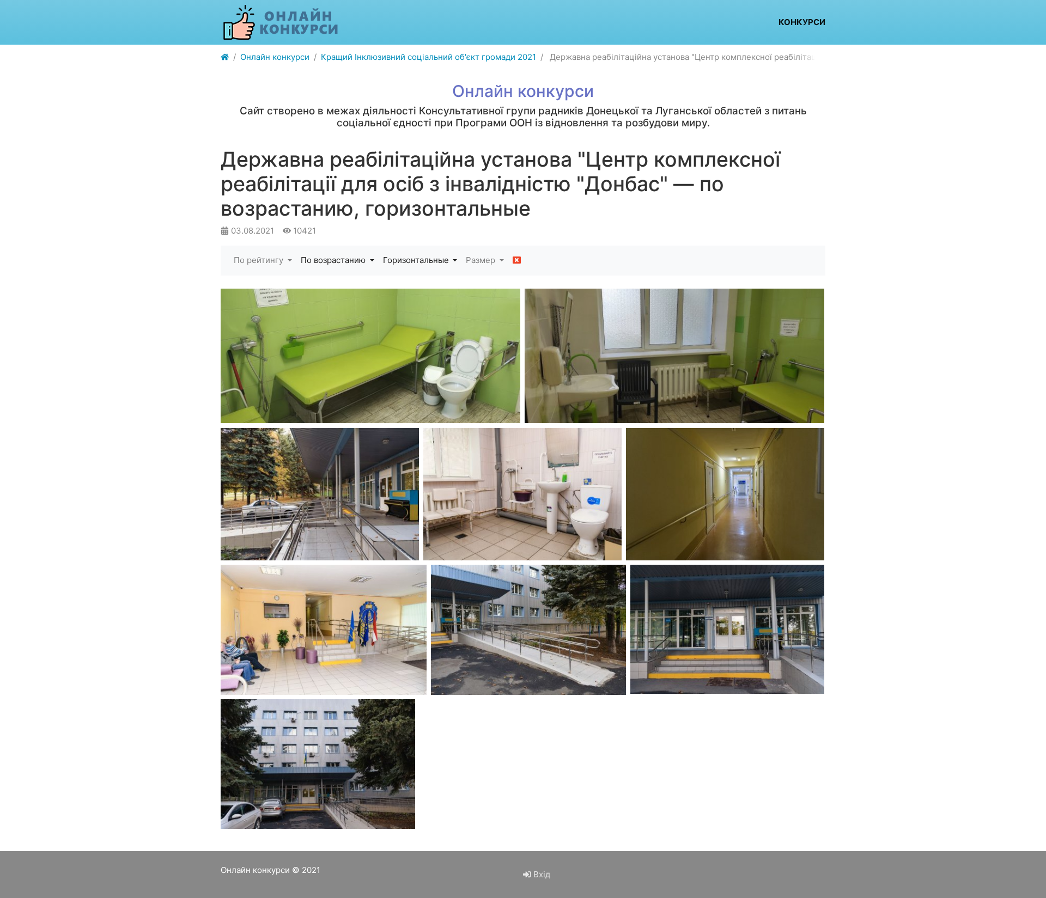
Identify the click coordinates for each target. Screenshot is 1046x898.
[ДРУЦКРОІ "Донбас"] (370, 356)
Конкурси (802, 22)
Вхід (540, 874)
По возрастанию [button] (334, 260)
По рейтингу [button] (259, 260)
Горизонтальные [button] (417, 260)
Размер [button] (481, 260)
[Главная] (225, 57)
